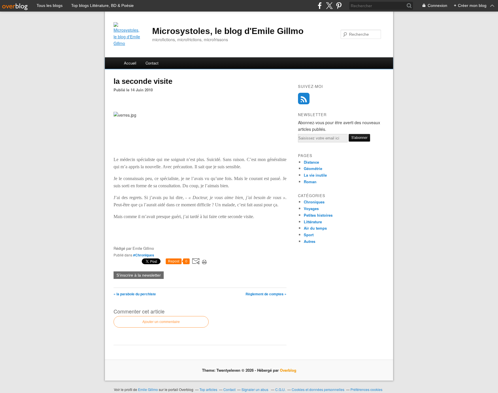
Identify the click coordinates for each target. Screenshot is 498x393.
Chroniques (314, 202)
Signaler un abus (255, 389)
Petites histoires (318, 215)
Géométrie (313, 168)
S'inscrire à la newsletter (138, 275)
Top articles (208, 389)
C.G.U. (280, 389)
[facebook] (319, 5)
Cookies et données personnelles (318, 389)
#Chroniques (143, 255)
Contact (152, 63)
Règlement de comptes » (266, 293)
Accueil (130, 63)
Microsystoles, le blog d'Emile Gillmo (227, 31)
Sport (309, 234)
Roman (310, 181)
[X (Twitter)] (329, 5)
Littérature (313, 221)
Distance (311, 162)
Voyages (311, 208)
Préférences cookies (366, 389)
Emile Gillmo (148, 389)
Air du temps (315, 228)
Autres (309, 241)
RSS (304, 98)
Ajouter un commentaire (161, 322)
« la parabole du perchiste (135, 293)
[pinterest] (338, 5)
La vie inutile (315, 175)
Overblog (288, 370)
